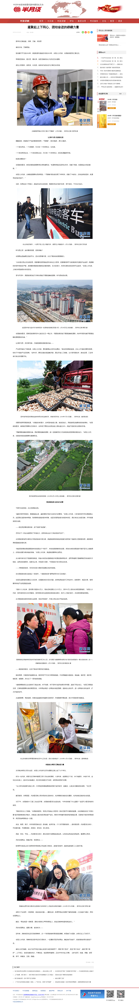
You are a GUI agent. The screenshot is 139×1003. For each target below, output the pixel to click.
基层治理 (82, 21)
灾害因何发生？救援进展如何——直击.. (111, 74)
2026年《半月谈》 (113, 99)
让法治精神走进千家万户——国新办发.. (111, 64)
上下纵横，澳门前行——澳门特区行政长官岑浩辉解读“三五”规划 (34, 974)
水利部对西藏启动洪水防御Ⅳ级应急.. (111, 80)
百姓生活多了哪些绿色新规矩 (63, 974)
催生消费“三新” (59, 978)
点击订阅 (111, 108)
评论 (72, 21)
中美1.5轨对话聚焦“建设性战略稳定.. (111, 71)
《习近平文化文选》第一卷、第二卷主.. (111, 61)
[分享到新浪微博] (86, 32)
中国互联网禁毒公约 (18, 1001)
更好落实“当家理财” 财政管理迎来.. (110, 67)
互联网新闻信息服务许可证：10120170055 (33, 994)
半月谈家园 (26, 990)
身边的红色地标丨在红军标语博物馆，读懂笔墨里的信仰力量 (73, 982)
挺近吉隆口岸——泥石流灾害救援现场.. (111, 77)
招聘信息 (35, 990)
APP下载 (68, 990)
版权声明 (51, 990)
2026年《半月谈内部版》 (115, 115)
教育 (112, 21)
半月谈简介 (16, 990)
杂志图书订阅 (103, 93)
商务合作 (60, 990)
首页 (41, 21)
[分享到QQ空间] (88, 32)
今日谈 (50, 21)
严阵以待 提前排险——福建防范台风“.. (112, 87)
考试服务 (94, 21)
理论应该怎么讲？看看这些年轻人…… (110, 45)
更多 (120, 21)
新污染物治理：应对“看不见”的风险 (25, 978)
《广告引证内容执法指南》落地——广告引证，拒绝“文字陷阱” (33, 982)
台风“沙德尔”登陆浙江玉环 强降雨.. (110, 83)
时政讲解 (24, 21)
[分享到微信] (83, 32)
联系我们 (43, 990)
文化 (104, 21)
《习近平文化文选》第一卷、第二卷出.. (111, 58)
